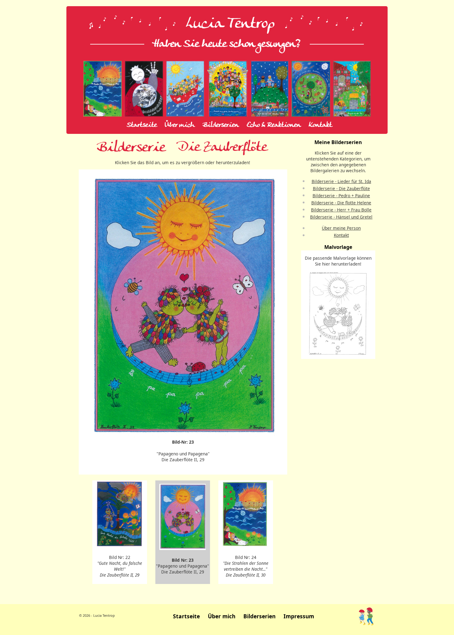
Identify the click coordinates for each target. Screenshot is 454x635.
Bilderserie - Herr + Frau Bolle (341, 210)
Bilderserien (221, 125)
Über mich (180, 125)
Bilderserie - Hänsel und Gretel (341, 217)
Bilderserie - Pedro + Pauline (341, 195)
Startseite (142, 125)
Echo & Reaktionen (274, 125)
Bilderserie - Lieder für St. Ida (341, 181)
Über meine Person (341, 228)
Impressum (299, 616)
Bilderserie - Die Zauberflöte (341, 188)
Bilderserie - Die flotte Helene (341, 203)
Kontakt (320, 125)
